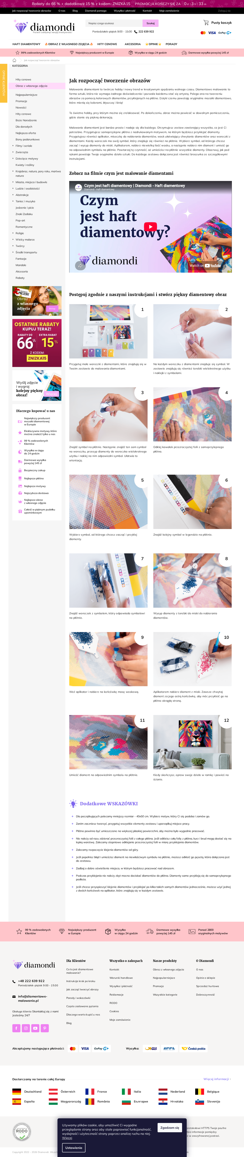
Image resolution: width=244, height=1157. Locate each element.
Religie (20, 233)
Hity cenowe (23, 79)
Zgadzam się (169, 1128)
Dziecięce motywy (27, 158)
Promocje (21, 101)
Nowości (21, 107)
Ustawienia (73, 1148)
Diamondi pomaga (95, 10)
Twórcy (20, 246)
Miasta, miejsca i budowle (31, 182)
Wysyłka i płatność (124, 10)
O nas (61, 10)
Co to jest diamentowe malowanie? (79, 971)
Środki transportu (26, 252)
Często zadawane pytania (82, 1006)
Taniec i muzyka (25, 201)
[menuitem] (26, 44)
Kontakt (147, 10)
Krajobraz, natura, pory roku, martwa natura (38, 173)
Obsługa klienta (22, 1011)
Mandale (21, 265)
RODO (113, 1002)
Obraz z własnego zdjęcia (31, 86)
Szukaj (151, 23)
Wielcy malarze (25, 239)
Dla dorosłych (24, 126)
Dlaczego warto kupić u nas (83, 1014)
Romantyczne (24, 227)
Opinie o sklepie (205, 977)
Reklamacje (116, 994)
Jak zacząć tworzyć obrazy (82, 989)
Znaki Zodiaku (24, 214)
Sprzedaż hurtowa (207, 986)
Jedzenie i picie (25, 207)
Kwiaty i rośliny (25, 165)
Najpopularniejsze (26, 94)
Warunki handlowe (121, 977)
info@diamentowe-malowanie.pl (32, 998)
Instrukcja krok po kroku (80, 981)
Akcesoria (22, 271)
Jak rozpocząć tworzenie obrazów (31, 10)
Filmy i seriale (24, 146)
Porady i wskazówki (78, 997)
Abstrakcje (22, 195)
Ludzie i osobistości (28, 188)
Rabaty (20, 278)
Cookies (114, 1011)
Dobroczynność (205, 994)
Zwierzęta (22, 152)
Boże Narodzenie (26, 120)
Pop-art (20, 220)
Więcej (67, 1138)
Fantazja (21, 258)
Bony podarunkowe (28, 139)
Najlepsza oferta (26, 133)
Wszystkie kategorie (165, 994)
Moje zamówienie (169, 10)
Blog (75, 10)
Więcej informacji (216, 1079)
